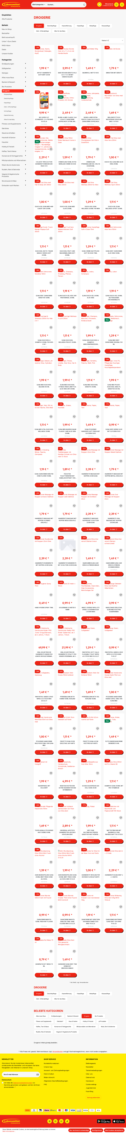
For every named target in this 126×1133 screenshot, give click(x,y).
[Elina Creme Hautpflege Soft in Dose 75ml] (90, 232)
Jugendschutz (91, 1088)
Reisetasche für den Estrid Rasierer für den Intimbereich (67, 788)
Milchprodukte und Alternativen (14, 160)
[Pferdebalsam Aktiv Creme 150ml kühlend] (67, 678)
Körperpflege (8, 94)
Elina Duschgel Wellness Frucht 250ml (67, 341)
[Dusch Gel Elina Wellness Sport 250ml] (114, 188)
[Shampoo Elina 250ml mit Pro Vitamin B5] (114, 767)
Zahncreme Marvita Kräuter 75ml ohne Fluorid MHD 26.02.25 (67, 921)
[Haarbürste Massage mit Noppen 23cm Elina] (90, 455)
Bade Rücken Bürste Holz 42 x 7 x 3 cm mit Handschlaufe (67, 75)
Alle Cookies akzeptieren (114, 1130)
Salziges (5, 73)
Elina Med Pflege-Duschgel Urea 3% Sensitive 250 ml (114, 387)
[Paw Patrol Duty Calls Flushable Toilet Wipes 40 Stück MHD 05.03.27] (90, 633)
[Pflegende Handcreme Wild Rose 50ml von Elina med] (44, 722)
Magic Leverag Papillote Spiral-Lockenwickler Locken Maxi (90, 609)
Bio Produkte (7, 87)
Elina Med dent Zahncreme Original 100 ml (114, 342)
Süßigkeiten (6, 68)
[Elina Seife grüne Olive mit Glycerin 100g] (114, 411)
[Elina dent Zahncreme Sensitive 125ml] (44, 277)
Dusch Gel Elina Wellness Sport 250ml (113, 207)
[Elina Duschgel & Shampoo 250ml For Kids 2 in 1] (44, 321)
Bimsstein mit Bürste (114, 73)
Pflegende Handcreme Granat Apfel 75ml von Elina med (114, 699)
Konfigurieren (97, 1130)
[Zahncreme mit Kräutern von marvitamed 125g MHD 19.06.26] (90, 901)
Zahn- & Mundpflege (10, 107)
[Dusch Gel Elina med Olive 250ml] (67, 188)
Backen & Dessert (8, 82)
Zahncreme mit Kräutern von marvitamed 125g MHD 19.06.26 (90, 921)
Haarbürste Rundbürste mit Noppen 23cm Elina (44, 564)
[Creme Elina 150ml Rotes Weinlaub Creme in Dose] (67, 143)
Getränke (5, 128)
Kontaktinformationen (51, 1063)
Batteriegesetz (91, 1063)
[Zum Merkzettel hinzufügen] (51, 60)
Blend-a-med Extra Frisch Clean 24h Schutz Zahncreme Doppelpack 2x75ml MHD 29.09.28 (90, 119)
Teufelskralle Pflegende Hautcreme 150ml (44, 831)
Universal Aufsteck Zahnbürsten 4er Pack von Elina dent (67, 832)
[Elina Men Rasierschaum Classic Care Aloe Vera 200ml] (67, 411)
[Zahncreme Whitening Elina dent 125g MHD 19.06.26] (114, 901)
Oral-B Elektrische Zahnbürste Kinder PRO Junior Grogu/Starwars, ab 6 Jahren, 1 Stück (44, 654)
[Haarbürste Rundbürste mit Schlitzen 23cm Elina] (67, 544)
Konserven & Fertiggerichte (12, 156)
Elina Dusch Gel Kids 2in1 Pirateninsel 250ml (67, 296)
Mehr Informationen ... (9, 1131)
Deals (4, 50)
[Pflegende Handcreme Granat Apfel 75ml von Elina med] (114, 678)
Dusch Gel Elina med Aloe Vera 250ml (114, 163)
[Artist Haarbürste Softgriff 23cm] (44, 54)
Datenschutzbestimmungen (22, 1083)
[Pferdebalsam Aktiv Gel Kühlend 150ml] (90, 678)
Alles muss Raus (8, 78)
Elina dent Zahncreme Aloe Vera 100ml (114, 252)
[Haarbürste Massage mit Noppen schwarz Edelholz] (44, 500)
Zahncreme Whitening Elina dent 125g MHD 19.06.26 (114, 921)
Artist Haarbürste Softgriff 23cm (44, 74)
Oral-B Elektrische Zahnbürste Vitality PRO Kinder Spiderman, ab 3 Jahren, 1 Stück (67, 654)
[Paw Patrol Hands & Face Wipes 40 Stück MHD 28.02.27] (44, 678)
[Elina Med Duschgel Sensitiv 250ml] (90, 366)
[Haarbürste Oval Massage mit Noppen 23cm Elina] (114, 500)
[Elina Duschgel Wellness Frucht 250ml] (67, 321)
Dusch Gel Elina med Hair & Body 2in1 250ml (44, 207)
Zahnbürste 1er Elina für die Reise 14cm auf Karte (91, 876)
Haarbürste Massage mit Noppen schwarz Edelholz (44, 520)
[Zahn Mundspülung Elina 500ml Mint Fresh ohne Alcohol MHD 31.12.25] (67, 856)
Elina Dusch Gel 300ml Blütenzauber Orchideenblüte (114, 297)
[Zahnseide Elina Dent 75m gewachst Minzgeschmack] (67, 945)
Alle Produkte (7, 19)
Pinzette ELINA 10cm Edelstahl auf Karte (67, 742)
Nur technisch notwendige (79, 1130)
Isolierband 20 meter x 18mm (67, 608)
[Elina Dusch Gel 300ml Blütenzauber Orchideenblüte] (114, 277)
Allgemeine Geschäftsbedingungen (56, 1081)
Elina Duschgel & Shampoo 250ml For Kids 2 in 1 (44, 342)
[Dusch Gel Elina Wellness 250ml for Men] (90, 188)
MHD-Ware (6, 45)
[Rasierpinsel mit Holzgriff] (44, 767)
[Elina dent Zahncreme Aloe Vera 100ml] (114, 232)
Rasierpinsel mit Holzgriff (44, 787)
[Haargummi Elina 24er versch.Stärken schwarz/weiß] (114, 544)
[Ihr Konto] (122, 4)
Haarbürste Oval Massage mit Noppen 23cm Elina (113, 520)
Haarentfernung (8, 115)
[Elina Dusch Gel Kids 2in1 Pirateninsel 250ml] (67, 277)
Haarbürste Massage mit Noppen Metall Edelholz (114, 475)
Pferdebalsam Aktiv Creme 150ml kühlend (67, 698)
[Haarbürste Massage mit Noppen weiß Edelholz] (67, 500)
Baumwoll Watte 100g (90, 73)
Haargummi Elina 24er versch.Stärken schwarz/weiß (114, 565)
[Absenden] (38, 1074)
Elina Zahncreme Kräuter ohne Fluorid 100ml (44, 475)
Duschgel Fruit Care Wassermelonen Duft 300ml (67, 253)
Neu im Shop (7, 29)
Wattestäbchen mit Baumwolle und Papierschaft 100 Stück (114, 832)
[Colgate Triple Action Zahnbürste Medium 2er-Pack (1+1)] (44, 143)
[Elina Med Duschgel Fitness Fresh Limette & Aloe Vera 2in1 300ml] (67, 366)
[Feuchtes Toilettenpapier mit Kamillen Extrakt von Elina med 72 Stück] (67, 455)
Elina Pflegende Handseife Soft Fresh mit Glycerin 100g (90, 431)
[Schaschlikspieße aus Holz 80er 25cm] (90, 767)
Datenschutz (90, 1077)
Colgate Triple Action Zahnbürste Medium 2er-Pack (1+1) (44, 164)
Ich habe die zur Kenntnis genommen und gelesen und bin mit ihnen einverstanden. (22, 1085)
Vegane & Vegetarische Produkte (10, 175)
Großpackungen (8, 64)
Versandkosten (57, 1051)
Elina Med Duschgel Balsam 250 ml (44, 386)
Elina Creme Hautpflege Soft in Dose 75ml (90, 252)
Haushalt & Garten (8, 138)
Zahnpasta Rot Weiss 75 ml (44, 965)
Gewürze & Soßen (8, 133)
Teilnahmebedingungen (94, 1070)
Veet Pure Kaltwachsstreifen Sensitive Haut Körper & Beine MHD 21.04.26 (90, 832)
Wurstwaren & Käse (9, 181)
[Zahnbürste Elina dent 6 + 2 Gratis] (114, 856)
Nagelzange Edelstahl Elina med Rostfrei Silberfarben (114, 609)
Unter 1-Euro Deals (9, 41)
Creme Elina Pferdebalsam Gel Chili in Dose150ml (90, 164)
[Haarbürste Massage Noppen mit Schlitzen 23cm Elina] (90, 500)
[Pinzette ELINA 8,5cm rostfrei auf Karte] (90, 722)
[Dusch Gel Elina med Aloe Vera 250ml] (114, 143)
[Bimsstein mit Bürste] (114, 54)
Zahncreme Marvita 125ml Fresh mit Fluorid (44, 920)
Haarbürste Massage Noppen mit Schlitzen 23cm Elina (91, 520)
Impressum (90, 1081)
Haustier (5, 142)
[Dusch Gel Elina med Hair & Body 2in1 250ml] (44, 188)
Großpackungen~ (56, 1016)
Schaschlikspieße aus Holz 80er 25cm (90, 787)
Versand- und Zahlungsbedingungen (56, 1070)
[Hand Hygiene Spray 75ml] (44, 589)
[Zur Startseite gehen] (11, 4)
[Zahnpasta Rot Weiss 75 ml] (44, 945)
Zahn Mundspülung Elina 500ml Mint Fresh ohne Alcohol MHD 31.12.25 (67, 877)
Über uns (89, 1074)
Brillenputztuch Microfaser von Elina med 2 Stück (114, 119)
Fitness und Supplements (11, 124)
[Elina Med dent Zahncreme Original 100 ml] (114, 321)
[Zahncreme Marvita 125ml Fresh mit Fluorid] (44, 901)
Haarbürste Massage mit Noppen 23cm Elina (91, 475)
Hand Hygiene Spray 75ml (44, 607)
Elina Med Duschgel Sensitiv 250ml (90, 386)
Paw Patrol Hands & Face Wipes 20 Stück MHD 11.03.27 (114, 654)
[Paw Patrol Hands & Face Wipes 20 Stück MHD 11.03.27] (114, 633)
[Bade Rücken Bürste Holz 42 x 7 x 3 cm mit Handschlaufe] (67, 54)
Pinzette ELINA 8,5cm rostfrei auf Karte (90, 742)
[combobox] (64, 4)
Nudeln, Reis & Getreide (11, 170)
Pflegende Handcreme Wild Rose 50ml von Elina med (44, 743)
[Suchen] (84, 4)
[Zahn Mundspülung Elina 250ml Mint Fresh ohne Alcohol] (44, 856)
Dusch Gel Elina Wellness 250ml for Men (90, 207)
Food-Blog (89, 1091)
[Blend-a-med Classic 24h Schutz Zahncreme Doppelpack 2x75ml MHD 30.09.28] (67, 99)
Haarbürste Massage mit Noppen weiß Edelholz (67, 519)
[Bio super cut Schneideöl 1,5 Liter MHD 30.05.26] (44, 99)
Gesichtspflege (8, 98)
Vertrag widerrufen (93, 1097)
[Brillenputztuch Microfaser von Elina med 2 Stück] (114, 99)
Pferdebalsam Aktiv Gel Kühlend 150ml (90, 698)
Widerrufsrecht (49, 1077)
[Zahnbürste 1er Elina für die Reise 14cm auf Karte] (90, 856)
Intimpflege (7, 111)
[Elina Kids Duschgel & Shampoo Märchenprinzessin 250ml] (90, 321)
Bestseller (6, 33)
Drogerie (6, 91)
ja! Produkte (102, 1021)
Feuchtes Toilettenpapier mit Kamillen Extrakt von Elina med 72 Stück (67, 476)
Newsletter (89, 1067)
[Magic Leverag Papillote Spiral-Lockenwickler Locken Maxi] (90, 589)
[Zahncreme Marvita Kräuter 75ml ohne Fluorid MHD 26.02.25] (67, 901)
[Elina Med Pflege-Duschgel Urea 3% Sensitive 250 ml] (114, 366)
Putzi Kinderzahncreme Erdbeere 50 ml (113, 742)
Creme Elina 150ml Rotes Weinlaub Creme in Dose (67, 163)
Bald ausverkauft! (8, 37)
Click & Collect (49, 1074)
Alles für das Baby (9, 119)
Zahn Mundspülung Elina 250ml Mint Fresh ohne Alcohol (44, 877)
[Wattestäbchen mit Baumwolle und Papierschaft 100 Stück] (114, 812)
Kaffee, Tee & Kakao (9, 151)
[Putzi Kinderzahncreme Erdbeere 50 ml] (114, 722)
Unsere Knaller (7, 54)
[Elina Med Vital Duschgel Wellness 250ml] (44, 411)
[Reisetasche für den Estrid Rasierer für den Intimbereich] (67, 767)
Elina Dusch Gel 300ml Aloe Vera (90, 296)
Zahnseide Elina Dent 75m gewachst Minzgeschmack (67, 966)
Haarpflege (7, 103)
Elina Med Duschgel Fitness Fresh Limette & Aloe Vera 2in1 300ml (67, 387)
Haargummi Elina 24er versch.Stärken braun (90, 564)
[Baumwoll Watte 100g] (90, 54)
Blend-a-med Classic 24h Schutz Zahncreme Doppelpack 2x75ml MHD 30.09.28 (67, 119)
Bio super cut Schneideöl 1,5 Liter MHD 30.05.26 (44, 119)
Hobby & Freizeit (8, 147)
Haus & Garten (73, 1021)
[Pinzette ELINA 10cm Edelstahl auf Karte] (67, 722)
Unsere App (48, 1067)
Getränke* (60, 1021)
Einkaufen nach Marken (10, 185)
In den (42, 84)
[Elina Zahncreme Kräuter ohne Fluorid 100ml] (44, 455)
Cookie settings (91, 1084)
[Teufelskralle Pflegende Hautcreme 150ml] (44, 812)
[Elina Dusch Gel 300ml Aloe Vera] (90, 277)
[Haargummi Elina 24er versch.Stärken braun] (90, 544)
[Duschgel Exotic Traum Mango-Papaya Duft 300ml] (44, 232)
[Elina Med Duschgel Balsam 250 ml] (44, 366)
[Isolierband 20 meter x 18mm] (67, 589)
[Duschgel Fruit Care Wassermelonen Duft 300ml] (67, 232)
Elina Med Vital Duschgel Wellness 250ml (44, 430)
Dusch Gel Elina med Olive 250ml (67, 207)
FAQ (45, 1084)
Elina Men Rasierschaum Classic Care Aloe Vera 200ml (67, 431)
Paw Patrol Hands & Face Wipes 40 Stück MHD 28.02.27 (44, 699)
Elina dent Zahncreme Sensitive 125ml (44, 296)
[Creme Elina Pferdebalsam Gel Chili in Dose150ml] (90, 143)
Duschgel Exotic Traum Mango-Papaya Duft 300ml (44, 253)
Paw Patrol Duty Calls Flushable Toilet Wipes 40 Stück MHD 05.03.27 (90, 654)
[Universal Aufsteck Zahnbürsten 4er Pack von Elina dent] (67, 812)
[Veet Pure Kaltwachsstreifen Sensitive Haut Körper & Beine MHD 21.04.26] (90, 812)
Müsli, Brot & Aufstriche (11, 165)
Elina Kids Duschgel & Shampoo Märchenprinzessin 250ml (91, 342)
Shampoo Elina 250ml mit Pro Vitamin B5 (114, 787)
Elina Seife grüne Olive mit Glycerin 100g (114, 430)
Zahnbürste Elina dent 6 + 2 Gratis (114, 876)
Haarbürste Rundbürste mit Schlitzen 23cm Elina (67, 564)
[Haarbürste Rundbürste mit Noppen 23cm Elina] (44, 544)
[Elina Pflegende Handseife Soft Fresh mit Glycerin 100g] (90, 411)
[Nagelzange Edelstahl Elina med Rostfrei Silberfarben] (114, 589)
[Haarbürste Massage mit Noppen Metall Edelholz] (114, 455)
